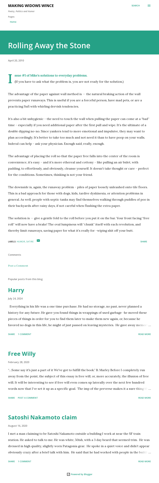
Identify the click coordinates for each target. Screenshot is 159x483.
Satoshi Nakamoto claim (42, 417)
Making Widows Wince (31, 5)
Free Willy (22, 353)
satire (30, 241)
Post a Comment (18, 265)
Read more (144, 334)
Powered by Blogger (81, 474)
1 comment (24, 334)
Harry (16, 290)
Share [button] (143, 241)
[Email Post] (38, 241)
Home (13, 21)
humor (21, 241)
